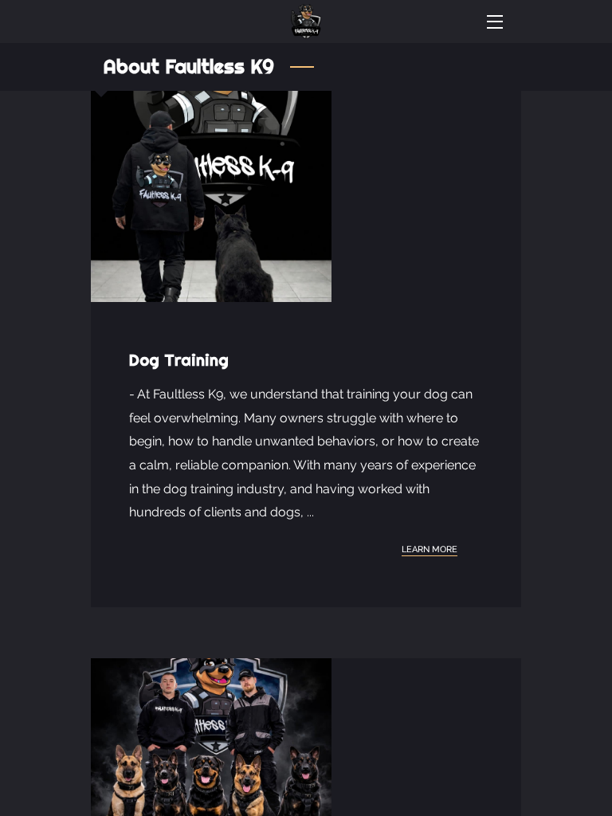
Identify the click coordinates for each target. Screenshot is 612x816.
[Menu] (494, 22)
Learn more (429, 549)
